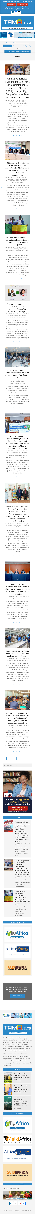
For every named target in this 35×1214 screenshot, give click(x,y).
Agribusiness (17, 452)
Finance (26, 105)
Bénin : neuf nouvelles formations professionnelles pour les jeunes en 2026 (21, 1088)
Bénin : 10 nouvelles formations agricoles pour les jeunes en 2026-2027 (22, 1076)
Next (19, 759)
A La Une (11, 102)
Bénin (17, 103)
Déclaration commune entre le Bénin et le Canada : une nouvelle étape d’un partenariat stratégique (18, 308)
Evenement (18, 250)
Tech (21, 252)
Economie (12, 317)
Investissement (17, 106)
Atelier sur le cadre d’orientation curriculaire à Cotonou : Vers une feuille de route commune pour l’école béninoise (17, 589)
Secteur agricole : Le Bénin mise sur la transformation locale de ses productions (17, 653)
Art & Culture (21, 525)
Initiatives (23, 317)
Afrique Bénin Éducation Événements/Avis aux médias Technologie (17, 180)
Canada (24, 315)
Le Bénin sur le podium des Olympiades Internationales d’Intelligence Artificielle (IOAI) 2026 (17, 241)
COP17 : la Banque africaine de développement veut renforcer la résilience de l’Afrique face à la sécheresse (21, 1102)
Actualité (17, 102)
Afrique (23, 102)
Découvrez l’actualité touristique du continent (17, 43)
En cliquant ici (17, 996)
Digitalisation (10, 250)
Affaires (15, 315)
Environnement (18, 105)
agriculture (11, 103)
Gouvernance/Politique (17, 383)
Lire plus (17, 135)
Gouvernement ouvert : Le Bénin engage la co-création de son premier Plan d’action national (17, 374)
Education (21, 598)
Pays (26, 452)
